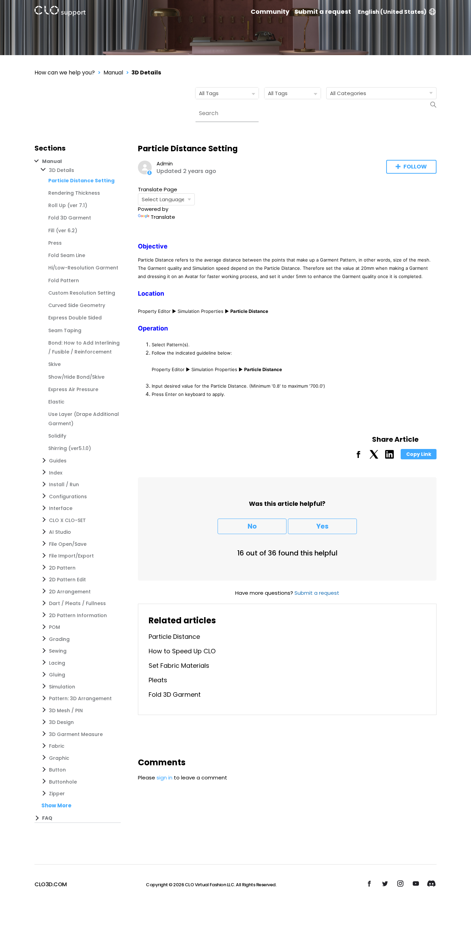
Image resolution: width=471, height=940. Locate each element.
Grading (59, 639)
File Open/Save (68, 544)
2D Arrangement (70, 591)
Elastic (56, 401)
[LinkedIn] (389, 456)
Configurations (68, 496)
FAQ (47, 818)
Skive (54, 364)
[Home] (60, 12)
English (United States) (392, 12)
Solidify (57, 435)
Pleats (158, 680)
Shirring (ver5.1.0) (69, 448)
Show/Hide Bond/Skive (76, 377)
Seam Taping (64, 330)
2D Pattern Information (78, 615)
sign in (164, 777)
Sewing (58, 650)
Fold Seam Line (66, 255)
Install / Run (64, 484)
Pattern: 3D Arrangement (80, 698)
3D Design (61, 722)
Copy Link (418, 454)
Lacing (57, 663)
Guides (58, 460)
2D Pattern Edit (67, 579)
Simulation (62, 686)
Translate (163, 217)
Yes (322, 526)
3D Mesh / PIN (66, 710)
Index (55, 472)
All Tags (209, 93)
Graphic (59, 758)
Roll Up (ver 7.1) (67, 205)
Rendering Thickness (74, 193)
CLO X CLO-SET (67, 520)
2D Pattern (62, 567)
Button (57, 769)
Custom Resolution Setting (81, 292)
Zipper (57, 793)
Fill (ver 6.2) (62, 230)
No (252, 526)
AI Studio (60, 532)
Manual (113, 72)
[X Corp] (374, 456)
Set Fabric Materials (179, 665)
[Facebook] (358, 456)
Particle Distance (174, 636)
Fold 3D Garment (69, 217)
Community (270, 11)
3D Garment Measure (76, 734)
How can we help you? (64, 72)
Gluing (57, 674)
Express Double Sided (75, 317)
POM (54, 627)
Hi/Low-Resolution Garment (83, 267)
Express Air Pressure (73, 389)
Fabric (56, 746)
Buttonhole (63, 781)
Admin (165, 163)
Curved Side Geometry (76, 305)
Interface (60, 508)
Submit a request (322, 11)
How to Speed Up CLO (182, 651)
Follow (415, 167)
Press (55, 242)
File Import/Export (71, 555)
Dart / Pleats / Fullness (77, 603)
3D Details (146, 72)
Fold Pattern (63, 280)
